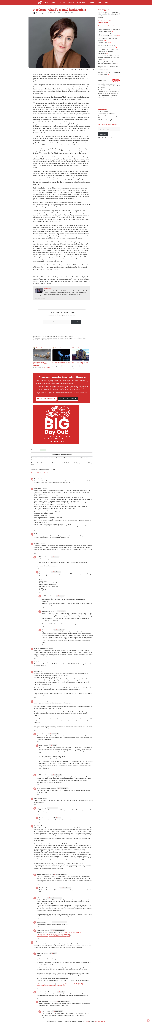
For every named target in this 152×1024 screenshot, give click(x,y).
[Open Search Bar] (111, 2)
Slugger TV (71, 2)
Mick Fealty (105, 111)
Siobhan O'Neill (41, 340)
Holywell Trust (78, 338)
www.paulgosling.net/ (40, 298)
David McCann (111, 113)
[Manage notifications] (148, 1020)
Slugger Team (77, 347)
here (78, 265)
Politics (55, 336)
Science (59, 336)
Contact (99, 2)
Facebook (103, 1021)
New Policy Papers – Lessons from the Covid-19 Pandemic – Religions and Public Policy (108, 95)
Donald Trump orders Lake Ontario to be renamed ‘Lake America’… (40, 364)
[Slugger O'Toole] (40, 2)
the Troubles (49, 340)
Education (37, 336)
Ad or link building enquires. (106, 120)
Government (44, 336)
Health (50, 336)
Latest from (102, 80)
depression (60, 338)
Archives (62, 2)
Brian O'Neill (39, 347)
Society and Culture (67, 336)
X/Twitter (97, 1021)
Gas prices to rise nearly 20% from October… (61, 363)
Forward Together (68, 338)
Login (106, 2)
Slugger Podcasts (82, 2)
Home (46, 2)
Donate (92, 2)
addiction (37, 338)
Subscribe (76, 322)
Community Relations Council (49, 338)
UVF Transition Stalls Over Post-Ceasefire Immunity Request (80, 363)
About (53, 2)
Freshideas (86, 1021)
